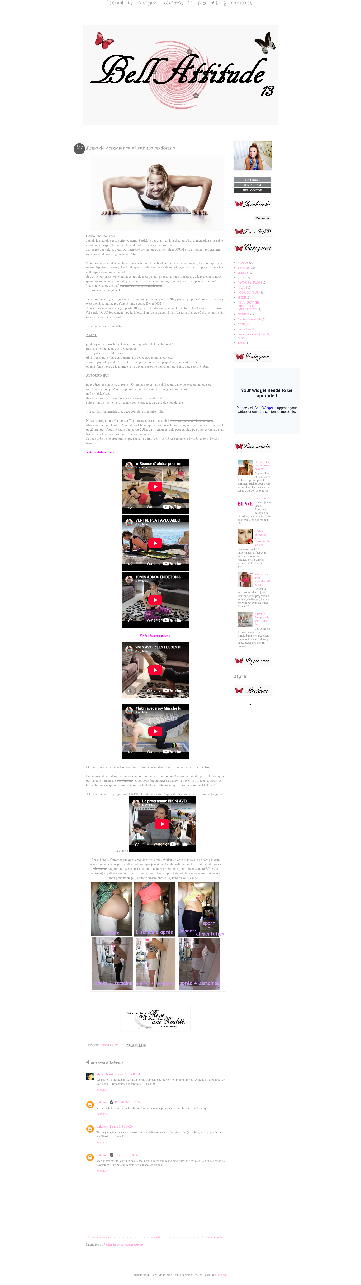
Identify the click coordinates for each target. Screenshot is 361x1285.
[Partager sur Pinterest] (144, 1045)
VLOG (242, 278)
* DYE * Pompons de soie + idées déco (262, 619)
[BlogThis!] (132, 1045)
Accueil (155, 1237)
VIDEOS (243, 263)
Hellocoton (252, 190)
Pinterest (252, 179)
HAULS (242, 287)
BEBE (241, 324)
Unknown (102, 1102)
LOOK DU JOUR (248, 292)
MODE (242, 297)
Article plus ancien (212, 1237)
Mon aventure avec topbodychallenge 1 (263, 579)
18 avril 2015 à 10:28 (127, 1102)
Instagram (252, 185)
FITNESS (243, 314)
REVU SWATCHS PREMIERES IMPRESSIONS (249, 305)
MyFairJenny (104, 1074)
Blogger (221, 1275)
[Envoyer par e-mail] (128, 1045)
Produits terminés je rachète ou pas (254, 336)
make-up (243, 273)
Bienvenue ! (262, 498)
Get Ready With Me (249, 319)
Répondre (102, 1089)
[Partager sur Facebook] (140, 1045)
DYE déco (244, 329)
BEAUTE (243, 268)
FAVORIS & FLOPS (250, 282)
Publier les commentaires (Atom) (123, 1244)
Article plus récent (98, 1237)
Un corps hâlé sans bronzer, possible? (263, 465)
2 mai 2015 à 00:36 (126, 1155)
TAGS (241, 343)
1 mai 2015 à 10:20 (121, 1126)
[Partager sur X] (136, 1045)
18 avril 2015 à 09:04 (127, 1074)
